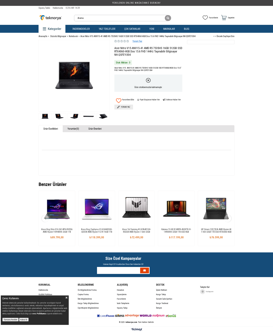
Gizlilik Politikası (45, 294)
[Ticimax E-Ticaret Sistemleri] (136, 329)
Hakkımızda (58, 8)
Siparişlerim (122, 294)
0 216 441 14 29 (73, 8)
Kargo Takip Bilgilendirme (88, 303)
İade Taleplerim (123, 303)
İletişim (159, 308)
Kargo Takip (161, 294)
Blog (186, 28)
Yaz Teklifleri (107, 28)
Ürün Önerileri (95, 128)
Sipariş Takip (122, 308)
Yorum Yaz (137, 41)
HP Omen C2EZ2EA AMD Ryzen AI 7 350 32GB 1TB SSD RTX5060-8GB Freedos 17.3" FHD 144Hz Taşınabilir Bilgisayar (216, 230)
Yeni (151, 28)
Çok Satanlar (132, 28)
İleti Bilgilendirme (85, 299)
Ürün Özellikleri (50, 128)
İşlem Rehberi (161, 290)
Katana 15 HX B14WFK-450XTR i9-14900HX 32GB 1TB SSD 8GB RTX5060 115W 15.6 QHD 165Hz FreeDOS (176, 230)
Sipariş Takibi (44, 8)
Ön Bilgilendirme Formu (87, 290)
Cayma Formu (83, 294)
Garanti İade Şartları (164, 299)
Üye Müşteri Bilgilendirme (88, 308)
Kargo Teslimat (162, 303)
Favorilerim (213, 17)
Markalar (169, 28)
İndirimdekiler (81, 28)
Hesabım (120, 290)
